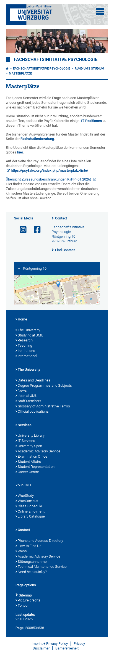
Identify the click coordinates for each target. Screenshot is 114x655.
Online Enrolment (31, 511)
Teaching (25, 345)
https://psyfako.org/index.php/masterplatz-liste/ (49, 170)
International (27, 356)
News (22, 390)
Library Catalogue (31, 516)
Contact (61, 218)
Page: (19, 628)
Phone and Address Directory (40, 541)
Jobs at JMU (28, 396)
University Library (31, 435)
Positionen (93, 121)
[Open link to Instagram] (20, 230)
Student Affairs (29, 462)
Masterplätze (20, 73)
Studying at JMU (30, 335)
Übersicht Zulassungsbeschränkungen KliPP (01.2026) (49, 179)
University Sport (30, 446)
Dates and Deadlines (34, 380)
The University (29, 330)
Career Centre (28, 472)
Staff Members (29, 401)
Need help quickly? (32, 572)
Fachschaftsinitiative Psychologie (55, 59)
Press (22, 551)
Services (25, 425)
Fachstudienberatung (37, 139)
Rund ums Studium (89, 68)
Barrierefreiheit (67, 648)
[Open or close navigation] (100, 11)
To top (22, 605)
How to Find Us (30, 546)
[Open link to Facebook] (35, 230)
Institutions (26, 351)
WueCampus (28, 501)
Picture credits (29, 600)
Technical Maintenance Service (42, 566)
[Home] (7, 68)
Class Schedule (30, 506)
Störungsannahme (32, 561)
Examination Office (32, 456)
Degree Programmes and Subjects (45, 385)
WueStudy (26, 496)
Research (25, 340)
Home (22, 319)
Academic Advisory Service (39, 451)
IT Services (26, 441)
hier (20, 152)
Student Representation (36, 467)
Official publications (33, 411)
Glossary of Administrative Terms (44, 406)
